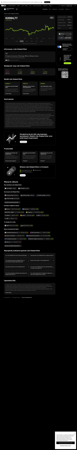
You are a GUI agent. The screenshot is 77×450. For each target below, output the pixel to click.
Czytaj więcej (8, 93)
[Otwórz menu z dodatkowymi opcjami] (75, 5)
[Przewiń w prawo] (72, 9)
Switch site (47, 2)
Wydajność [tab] (54, 9)
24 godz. (21, 41)
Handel (26, 5)
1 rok (36, 41)
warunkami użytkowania (34, 118)
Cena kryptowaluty (16, 297)
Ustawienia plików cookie (65, 445)
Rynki (23, 5)
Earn (30, 5)
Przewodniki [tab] (61, 9)
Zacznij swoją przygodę (10, 160)
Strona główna (7, 297)
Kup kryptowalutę (12, 5)
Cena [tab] (50, 9)
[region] (65, 440)
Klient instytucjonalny (37, 5)
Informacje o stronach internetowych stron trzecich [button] (15, 57)
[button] (59, 5)
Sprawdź (42, 160)
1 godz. (16, 41)
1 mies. (31, 41)
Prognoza (25, 160)
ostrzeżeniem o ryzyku (44, 118)
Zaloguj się (63, 5)
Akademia (45, 5)
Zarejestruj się (69, 5)
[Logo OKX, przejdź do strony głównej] (3, 6)
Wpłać (18, 5)
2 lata (41, 41)
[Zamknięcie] (74, 433)
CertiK (8, 60)
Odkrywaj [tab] (67, 9)
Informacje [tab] (45, 9)
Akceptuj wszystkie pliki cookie (65, 442)
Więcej (50, 5)
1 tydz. (26, 41)
